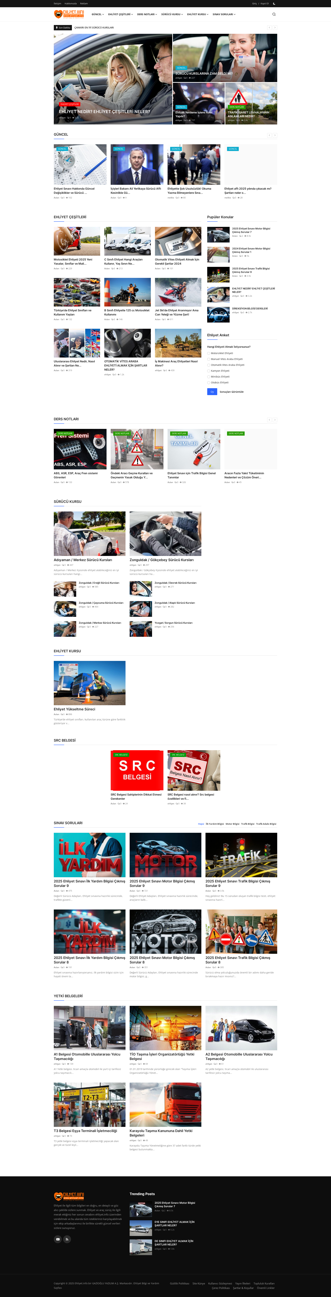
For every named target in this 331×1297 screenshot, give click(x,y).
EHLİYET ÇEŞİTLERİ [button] (119, 14)
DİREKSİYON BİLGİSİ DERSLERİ (250, 308)
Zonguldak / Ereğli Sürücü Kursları (99, 582)
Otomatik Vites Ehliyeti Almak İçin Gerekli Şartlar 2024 (177, 261)
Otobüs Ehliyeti (220, 382)
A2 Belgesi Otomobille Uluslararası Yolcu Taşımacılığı (239, 1056)
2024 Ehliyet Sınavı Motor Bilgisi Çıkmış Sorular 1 (251, 250)
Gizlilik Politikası (179, 1283)
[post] (113, 79)
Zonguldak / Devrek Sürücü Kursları (176, 582)
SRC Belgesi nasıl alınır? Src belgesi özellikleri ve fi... (191, 796)
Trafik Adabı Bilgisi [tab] (266, 823)
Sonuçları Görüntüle (232, 391)
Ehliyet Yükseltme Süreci (74, 709)
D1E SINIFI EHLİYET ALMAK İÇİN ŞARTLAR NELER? (174, 1223)
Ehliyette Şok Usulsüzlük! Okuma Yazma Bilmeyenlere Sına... (189, 190)
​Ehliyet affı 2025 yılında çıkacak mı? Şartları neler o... (248, 190)
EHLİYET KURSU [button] (196, 14)
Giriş (254, 3)
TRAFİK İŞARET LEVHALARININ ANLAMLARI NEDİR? (248, 114)
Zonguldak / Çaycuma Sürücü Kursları (101, 602)
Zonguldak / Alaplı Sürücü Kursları (175, 602)
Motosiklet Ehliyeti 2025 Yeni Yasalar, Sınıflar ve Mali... (73, 261)
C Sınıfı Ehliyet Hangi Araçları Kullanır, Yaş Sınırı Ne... (123, 261)
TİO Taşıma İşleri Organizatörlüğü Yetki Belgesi (162, 1056)
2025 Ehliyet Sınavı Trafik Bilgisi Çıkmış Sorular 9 (251, 270)
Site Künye (199, 1283)
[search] (274, 14)
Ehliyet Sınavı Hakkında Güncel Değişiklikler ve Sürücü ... (74, 190)
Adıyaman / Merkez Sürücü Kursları (83, 560)
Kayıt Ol (265, 3)
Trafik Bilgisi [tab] (247, 823)
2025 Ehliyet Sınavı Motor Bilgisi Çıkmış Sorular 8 (162, 960)
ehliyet (62, 117)
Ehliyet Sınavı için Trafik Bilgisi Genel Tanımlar (192, 475)
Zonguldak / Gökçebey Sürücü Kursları (162, 560)
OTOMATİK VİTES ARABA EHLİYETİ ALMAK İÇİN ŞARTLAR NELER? (125, 365)
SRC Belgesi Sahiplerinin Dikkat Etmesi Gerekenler (136, 796)
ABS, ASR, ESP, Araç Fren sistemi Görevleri (76, 475)
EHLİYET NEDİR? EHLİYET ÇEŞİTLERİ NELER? (253, 290)
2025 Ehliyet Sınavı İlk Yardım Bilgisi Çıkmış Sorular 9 (89, 883)
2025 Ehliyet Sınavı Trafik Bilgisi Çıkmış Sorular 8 (237, 960)
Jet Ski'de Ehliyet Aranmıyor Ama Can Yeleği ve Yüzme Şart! (176, 312)
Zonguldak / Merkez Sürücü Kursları (100, 622)
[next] (275, 27)
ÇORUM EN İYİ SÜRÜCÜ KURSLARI (93, 27)
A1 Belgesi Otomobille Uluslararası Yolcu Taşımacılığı (87, 1056)
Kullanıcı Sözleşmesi (220, 1283)
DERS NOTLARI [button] (146, 14)
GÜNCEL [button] (97, 14)
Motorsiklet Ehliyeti (222, 353)
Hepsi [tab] (201, 823)
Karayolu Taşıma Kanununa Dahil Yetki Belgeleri (161, 1133)
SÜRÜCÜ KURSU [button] (170, 14)
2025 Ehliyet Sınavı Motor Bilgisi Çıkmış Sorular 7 (251, 230)
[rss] (67, 1239)
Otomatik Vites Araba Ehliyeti (227, 364)
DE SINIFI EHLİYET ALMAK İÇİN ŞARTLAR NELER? (174, 1242)
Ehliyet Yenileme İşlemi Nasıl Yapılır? (193, 114)
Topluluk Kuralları (264, 1283)
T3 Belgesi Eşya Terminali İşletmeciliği (85, 1131)
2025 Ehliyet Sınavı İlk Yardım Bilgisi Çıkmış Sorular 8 (89, 960)
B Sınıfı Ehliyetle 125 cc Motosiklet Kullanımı (126, 312)
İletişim (57, 3)
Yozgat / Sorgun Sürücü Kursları (174, 622)
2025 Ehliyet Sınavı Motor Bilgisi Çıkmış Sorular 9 (162, 883)
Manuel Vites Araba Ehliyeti (227, 359)
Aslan (56, 197)
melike (171, 197)
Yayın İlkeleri (242, 1283)
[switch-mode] (274, 3)
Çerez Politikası (221, 1288)
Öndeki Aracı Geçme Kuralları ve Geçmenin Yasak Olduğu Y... (132, 475)
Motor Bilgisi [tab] (232, 823)
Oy (212, 391)
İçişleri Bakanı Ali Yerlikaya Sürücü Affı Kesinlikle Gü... (136, 190)
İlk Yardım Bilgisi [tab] (215, 823)
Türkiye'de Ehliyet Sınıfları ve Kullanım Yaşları (72, 312)
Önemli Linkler (266, 1288)
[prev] (269, 27)
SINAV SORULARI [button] (223, 14)
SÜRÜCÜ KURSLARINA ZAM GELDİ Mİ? (204, 73)
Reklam (84, 3)
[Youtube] (58, 1239)
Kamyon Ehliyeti (220, 370)
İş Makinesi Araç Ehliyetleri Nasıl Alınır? (176, 363)
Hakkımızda (71, 3)
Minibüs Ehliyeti (220, 376)
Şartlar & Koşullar (243, 1288)
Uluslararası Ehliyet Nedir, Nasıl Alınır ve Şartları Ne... (74, 363)
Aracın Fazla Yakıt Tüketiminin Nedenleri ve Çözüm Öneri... (244, 475)
